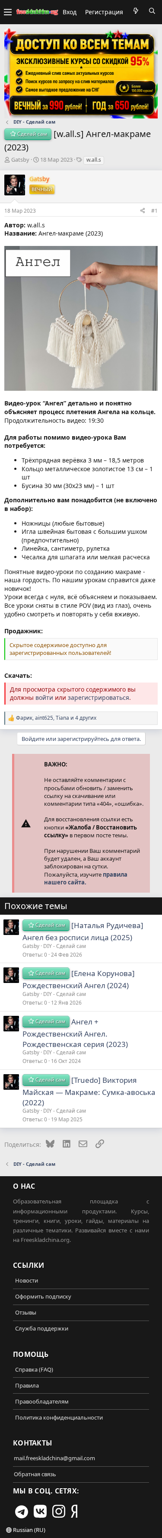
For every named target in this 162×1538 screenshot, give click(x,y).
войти (44, 697)
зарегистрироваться (98, 697)
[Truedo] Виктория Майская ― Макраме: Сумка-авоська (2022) (89, 1091)
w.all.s (93, 159)
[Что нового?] (135, 11)
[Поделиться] (142, 210)
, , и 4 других (56, 718)
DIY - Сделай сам (64, 946)
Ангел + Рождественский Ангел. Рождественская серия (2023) (75, 1033)
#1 (154, 210)
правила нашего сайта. (85, 878)
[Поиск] (152, 11)
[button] (8, 12)
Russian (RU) (28, 1530)
